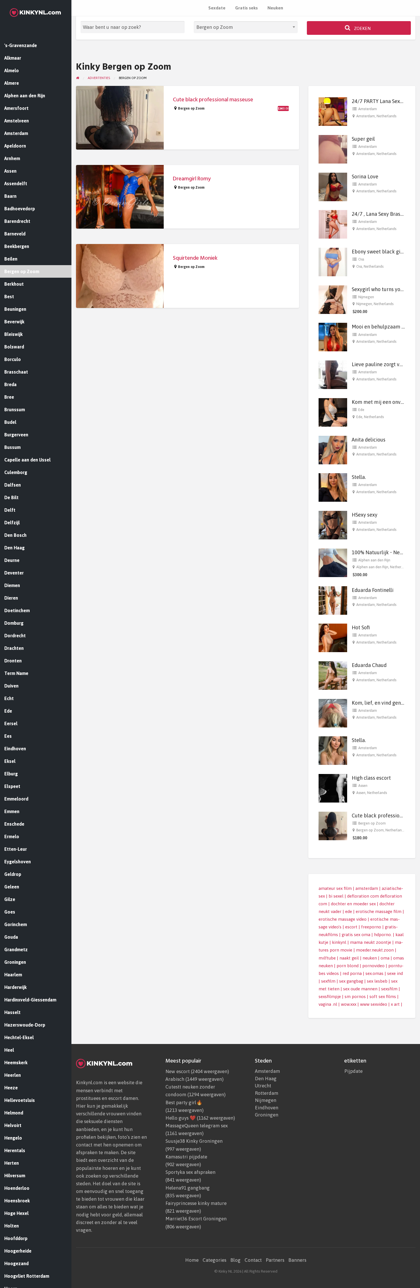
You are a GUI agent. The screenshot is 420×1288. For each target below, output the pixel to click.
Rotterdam (266, 1093)
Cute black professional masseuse (213, 99)
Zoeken (362, 28)
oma (385, 958)
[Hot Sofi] (333, 637)
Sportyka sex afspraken (190, 1172)
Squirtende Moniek (195, 258)
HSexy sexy (364, 515)
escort (351, 926)
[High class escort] (333, 788)
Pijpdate (353, 1071)
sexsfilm (389, 988)
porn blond (348, 965)
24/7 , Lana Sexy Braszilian (382, 214)
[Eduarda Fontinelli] (333, 600)
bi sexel (336, 896)
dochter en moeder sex (353, 903)
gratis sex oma (356, 934)
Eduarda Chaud (369, 665)
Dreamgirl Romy (192, 178)
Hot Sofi (361, 627)
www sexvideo (373, 1004)
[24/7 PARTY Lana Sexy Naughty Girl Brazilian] (333, 111)
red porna (352, 973)
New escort (177, 1071)
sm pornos (355, 996)
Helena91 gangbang (187, 1188)
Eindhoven (266, 1107)
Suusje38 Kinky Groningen (194, 1141)
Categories (214, 1260)
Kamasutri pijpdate (186, 1157)
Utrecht (263, 1085)
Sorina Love (365, 177)
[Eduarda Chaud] (333, 675)
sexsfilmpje (330, 996)
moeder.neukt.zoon (375, 950)
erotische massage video (343, 919)
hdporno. (383, 934)
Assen (362, 785)
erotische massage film (378, 911)
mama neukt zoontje (370, 942)
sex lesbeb (377, 981)
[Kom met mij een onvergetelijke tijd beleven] (333, 412)
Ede (361, 410)
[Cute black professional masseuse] (333, 826)
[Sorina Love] (333, 186)
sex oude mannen (360, 988)
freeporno (371, 926)
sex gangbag (351, 981)
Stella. (359, 477)
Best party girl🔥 (183, 1102)
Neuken (275, 7)
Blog (235, 1260)
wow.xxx (348, 1004)
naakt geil (349, 958)
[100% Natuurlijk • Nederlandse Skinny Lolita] (333, 562)
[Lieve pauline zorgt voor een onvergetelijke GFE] (333, 374)
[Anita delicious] (333, 449)
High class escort (371, 778)
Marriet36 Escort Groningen (196, 1219)
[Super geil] (333, 149)
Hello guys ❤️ (180, 1118)
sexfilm (328, 981)
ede (348, 911)
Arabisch (174, 1079)
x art (395, 1004)
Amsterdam (367, 109)
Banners (297, 1260)
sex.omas (374, 973)
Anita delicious (368, 440)
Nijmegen (366, 297)
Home (192, 1260)
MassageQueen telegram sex (196, 1125)
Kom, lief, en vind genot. (379, 703)
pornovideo (373, 965)
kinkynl (339, 942)
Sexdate (216, 7)
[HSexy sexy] (333, 525)
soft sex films (382, 996)
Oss (361, 259)
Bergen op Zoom (191, 108)
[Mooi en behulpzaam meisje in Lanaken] (333, 337)
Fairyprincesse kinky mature (196, 1203)
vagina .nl (328, 1004)
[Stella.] (333, 487)
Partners (275, 1260)
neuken (370, 958)
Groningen (266, 1114)
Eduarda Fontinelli (372, 590)
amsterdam (366, 888)
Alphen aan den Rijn (374, 560)
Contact (253, 1260)
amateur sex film (335, 888)
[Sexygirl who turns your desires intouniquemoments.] (333, 299)
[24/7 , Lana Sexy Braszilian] (333, 224)
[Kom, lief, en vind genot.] (333, 712)
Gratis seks (246, 7)
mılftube (327, 958)
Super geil (363, 139)
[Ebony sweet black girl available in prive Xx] (333, 262)
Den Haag (266, 1078)
